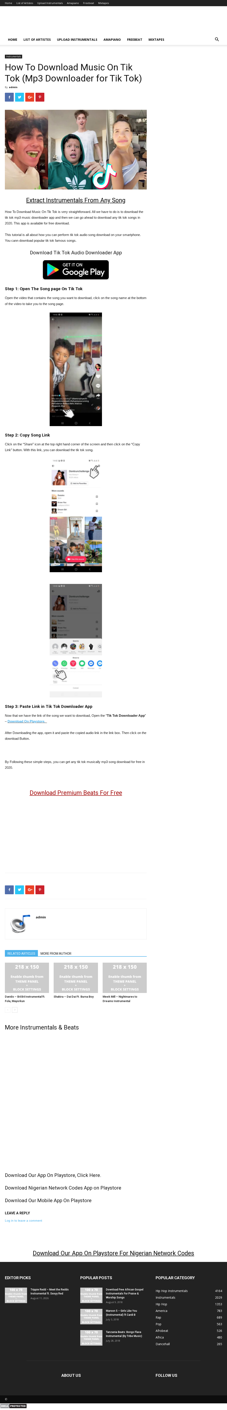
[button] (216, 40)
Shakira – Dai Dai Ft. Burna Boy (74, 996)
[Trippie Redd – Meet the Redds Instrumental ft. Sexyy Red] (16, 1295)
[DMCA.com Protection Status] (13, 1407)
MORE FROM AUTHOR (56, 953)
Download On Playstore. (27, 721)
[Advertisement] (76, 832)
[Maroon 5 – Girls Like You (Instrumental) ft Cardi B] (91, 1316)
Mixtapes (103, 3)
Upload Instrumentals (50, 3)
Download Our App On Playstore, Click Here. (53, 1175)
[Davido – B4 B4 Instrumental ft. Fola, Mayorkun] (27, 978)
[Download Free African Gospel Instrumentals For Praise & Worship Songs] (91, 1295)
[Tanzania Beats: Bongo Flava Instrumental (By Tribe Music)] (91, 1338)
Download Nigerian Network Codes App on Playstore (63, 1188)
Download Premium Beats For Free (76, 792)
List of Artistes (24, 3)
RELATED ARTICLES (21, 953)
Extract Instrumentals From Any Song (75, 200)
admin (13, 87)
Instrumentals (13, 56)
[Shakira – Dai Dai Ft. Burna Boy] (76, 978)
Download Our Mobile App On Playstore (48, 1200)
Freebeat (88, 3)
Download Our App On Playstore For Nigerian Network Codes (113, 1253)
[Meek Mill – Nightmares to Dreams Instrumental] (125, 978)
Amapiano (73, 3)
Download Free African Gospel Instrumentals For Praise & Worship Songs (124, 1293)
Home (8, 3)
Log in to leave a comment (23, 1220)
